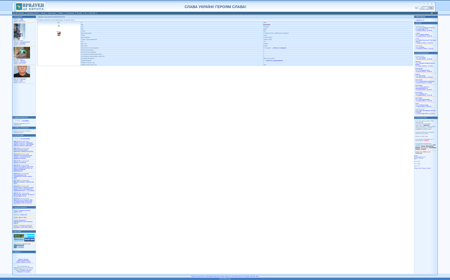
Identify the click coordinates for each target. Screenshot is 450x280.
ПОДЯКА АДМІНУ (424, 34)
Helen (418, 33)
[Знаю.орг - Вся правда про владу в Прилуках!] (29, 241)
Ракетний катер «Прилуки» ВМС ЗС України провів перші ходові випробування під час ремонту (23, 201)
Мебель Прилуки (23, 259)
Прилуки (193, 276)
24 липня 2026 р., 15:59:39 (424, 59)
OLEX (417, 103)
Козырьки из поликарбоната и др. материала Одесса (23, 221)
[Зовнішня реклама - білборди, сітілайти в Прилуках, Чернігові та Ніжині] (19, 241)
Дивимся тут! (420, 20)
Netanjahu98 (418, 68)
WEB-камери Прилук (23, 260)
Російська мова (423, 105)
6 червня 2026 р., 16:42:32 (424, 36)
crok (417, 38)
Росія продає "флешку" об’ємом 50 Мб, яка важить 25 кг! (24, 195)
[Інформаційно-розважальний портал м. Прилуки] (19, 247)
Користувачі (52, 13)
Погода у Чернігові (426, 168)
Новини (60, 13)
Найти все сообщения (279, 48)
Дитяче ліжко (23, 217)
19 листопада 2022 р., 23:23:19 (425, 113)
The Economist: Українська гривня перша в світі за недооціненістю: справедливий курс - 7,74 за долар (24, 189)
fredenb (417, 74)
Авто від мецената (424, 99)
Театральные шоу (424, 70)
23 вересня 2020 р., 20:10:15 (424, 48)
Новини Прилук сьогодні (23, 262)
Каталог (79, 13)
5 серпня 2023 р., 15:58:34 (424, 82)
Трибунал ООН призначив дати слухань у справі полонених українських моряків (23, 157)
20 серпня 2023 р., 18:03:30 (424, 77)
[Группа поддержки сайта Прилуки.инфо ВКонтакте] (29, 237)
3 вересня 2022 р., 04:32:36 (424, 43)
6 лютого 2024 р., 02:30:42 (424, 71)
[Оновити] (436, 53)
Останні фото (18, 16)
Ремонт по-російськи (20, 162)
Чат (85, 13)
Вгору (257, 276)
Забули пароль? (430, 9)
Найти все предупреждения (274, 60)
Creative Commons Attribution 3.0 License (24, 271)
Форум (43, 13)
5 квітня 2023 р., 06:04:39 (423, 106)
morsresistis (418, 80)
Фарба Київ (23, 214)
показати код (26, 244)
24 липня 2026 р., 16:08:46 (424, 30)
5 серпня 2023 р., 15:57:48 (424, 95)
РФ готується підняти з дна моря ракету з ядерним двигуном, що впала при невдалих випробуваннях (23, 168)
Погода (416, 155)
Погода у (419, 158)
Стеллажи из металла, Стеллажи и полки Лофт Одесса (23, 226)
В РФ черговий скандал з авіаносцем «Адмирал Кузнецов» (23, 150)
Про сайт (92, 13)
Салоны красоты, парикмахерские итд (422, 87)
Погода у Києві (417, 168)
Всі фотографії (209, 276)
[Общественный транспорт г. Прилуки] (19, 237)
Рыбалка (421, 47)
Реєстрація (422, 9)
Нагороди (246, 276)
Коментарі (252, 276)
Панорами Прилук (33, 13)
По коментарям (25, 138)
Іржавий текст (423, 94)
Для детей (422, 75)
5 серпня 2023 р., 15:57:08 (424, 100)
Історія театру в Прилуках (427, 81)
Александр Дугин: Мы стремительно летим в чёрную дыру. (23, 176)
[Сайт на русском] (435, 13)
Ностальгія (422, 57)
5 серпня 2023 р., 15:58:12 (424, 89)
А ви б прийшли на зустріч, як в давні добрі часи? (425, 28)
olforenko (418, 61)
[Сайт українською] (432, 13)
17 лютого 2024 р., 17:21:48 (424, 66)
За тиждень (25, 120)
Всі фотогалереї (18, 13)
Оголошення (70, 13)
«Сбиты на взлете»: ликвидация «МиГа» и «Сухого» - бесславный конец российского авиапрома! (24, 144)
